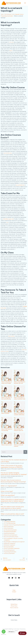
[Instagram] (15, 578)
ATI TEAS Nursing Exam (9, 523)
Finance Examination (9, 526)
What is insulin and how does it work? (12, 514)
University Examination (9, 553)
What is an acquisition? (8, 495)
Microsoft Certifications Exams (11, 536)
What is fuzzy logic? (7, 491)
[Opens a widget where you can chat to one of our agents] (22, 633)
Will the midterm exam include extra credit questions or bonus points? (12, 507)
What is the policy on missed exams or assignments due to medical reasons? (12, 500)
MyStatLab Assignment (9, 545)
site (7, 222)
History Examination (8, 528)
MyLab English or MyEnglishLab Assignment (14, 541)
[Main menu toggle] (25, 3)
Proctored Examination (9, 550)
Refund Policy (14, 604)
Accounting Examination (9, 521)
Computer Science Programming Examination (14, 525)
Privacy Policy (14, 606)
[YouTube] (19, 578)
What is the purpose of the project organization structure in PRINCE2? (12, 466)
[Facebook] (9, 578)
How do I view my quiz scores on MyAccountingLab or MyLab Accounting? (13, 481)
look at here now (8, 153)
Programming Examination (10, 552)
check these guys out (8, 219)
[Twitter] (12, 578)
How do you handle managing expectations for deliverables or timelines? (14, 473)
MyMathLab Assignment (9, 543)
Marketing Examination (9, 533)
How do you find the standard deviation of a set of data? (14, 460)
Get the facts (11, 336)
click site (11, 42)
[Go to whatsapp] (3, 631)
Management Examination (10, 531)
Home (2, 14)
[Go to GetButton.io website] (3, 634)
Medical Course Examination (10, 535)
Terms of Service (14, 607)
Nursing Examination (9, 546)
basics (11, 50)
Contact (14, 592)
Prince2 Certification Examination (11, 548)
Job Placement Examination (10, 530)
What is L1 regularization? (9, 486)
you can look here (20, 185)
